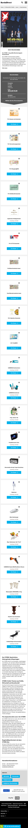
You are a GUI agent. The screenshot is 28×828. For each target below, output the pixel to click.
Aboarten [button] (3, 813)
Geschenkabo (23, 7)
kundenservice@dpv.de (7, 766)
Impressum (4, 805)
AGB (25, 803)
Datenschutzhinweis (13, 805)
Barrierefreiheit (22, 805)
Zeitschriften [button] (4, 811)
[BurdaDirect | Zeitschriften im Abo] (6, 3)
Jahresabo (6, 776)
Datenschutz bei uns (18, 803)
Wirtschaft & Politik (9, 7)
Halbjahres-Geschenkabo (10, 783)
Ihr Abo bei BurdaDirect (13, 826)
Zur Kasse (14, 124)
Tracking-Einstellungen (13, 807)
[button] (26, 3)
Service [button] (2, 815)
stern (17, 7)
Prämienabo (15, 776)
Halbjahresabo (7, 780)
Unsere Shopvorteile (7, 803)
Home (2, 7)
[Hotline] (1, 826)
